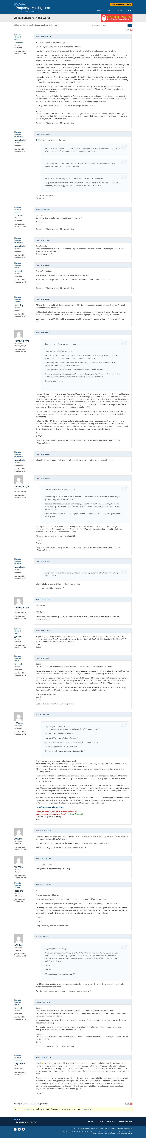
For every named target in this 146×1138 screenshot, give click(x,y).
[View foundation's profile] (18, 134)
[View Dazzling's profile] (18, 299)
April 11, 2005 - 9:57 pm (43, 715)
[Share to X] (19, 1129)
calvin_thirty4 (21, 340)
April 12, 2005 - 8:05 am (43, 858)
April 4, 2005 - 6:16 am (43, 561)
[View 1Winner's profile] (18, 716)
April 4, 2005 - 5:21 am (43, 265)
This (37, 140)
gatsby (17, 636)
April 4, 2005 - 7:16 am (43, 630)
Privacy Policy (128, 1128)
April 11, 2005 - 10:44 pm (44, 830)
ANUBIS (18, 838)
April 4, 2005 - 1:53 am (43, 134)
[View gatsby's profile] (18, 631)
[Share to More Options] (23, 1129)
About (100, 1121)
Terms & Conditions (117, 1128)
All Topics (17, 25)
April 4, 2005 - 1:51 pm (43, 658)
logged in (29, 1109)
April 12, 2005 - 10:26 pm (44, 937)
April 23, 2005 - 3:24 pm (43, 1057)
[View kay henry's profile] (18, 1058)
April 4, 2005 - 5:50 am (43, 299)
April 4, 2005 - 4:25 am (43, 209)
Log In (128, 10)
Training (118, 10)
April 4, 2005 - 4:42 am (43, 240)
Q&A (108, 10)
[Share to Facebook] (15, 1129)
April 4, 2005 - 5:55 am (43, 332)
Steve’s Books (125, 1121)
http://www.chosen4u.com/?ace (50, 807)
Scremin (18, 42)
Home (99, 10)
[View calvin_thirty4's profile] (18, 334)
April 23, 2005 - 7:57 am (43, 1002)
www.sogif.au (128, 1133)
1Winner (18, 723)
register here (86, 1109)
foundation (20, 140)
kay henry (19, 1063)
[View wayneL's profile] (18, 860)
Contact (111, 1121)
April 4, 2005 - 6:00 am (43, 478)
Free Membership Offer (121, 4)
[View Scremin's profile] (18, 37)
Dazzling (18, 305)
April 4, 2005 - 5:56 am (43, 454)
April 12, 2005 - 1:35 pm (43, 884)
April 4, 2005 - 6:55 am (43, 599)
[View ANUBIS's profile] (18, 832)
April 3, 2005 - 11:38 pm (43, 36)
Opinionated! (28, 25)
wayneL (18, 866)
